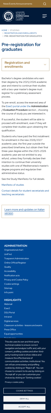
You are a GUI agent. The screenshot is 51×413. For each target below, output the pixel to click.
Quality (7, 266)
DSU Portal (9, 312)
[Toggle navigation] (44, 16)
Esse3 (7, 308)
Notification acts (12, 275)
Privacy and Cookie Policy (16, 279)
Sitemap (8, 288)
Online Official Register (15, 262)
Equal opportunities (13, 333)
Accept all (24, 407)
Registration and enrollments (20, 33)
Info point (8, 292)
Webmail (8, 304)
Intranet (8, 316)
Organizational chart (13, 249)
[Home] (16, 16)
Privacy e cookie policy (14, 382)
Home (4, 30)
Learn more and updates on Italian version (24, 211)
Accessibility (10, 271)
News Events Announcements (17, 3)
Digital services (11, 321)
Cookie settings (24, 390)
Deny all (24, 398)
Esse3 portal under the (18, 106)
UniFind (8, 254)
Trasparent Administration (16, 258)
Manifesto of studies (13, 184)
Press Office (10, 329)
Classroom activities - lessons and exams (23, 325)
